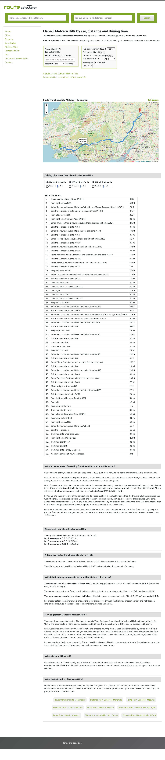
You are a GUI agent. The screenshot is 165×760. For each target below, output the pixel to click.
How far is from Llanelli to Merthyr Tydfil (137, 707)
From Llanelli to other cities (55, 77)
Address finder (11, 47)
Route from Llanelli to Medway (141, 700)
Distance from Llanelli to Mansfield (106, 700)
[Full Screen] (46, 112)
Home (7, 31)
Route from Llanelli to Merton (66, 715)
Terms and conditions (72, 743)
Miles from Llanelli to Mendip (100, 707)
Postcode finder (12, 50)
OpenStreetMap (146, 161)
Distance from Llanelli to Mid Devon (101, 715)
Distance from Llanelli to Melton (67, 707)
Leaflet (137, 161)
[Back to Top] (162, 753)
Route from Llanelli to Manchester (69, 700)
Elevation (9, 39)
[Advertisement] (22, 107)
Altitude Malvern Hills (68, 74)
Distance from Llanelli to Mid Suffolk (139, 715)
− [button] (46, 108)
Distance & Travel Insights (16, 58)
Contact (8, 62)
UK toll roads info (78, 77)
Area (7, 54)
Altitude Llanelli (50, 74)
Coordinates (10, 43)
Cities (7, 35)
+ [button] (46, 105)
